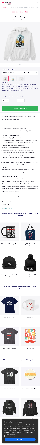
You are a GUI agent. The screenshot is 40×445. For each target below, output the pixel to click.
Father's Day (34, 7)
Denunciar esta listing (8, 208)
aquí (33, 196)
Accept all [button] (20, 439)
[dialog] (20, 431)
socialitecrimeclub (23, 20)
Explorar (4, 7)
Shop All (13, 7)
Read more (12, 434)
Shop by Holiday (23, 7)
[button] (20, 436)
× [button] (36, 420)
